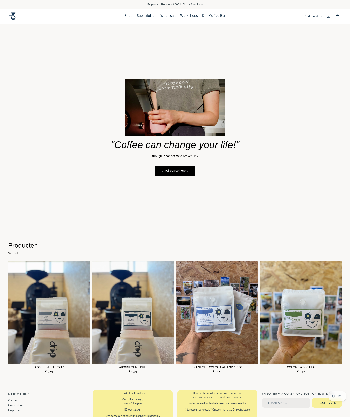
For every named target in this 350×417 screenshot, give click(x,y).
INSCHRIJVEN (327, 402)
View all (13, 253)
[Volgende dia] (337, 4)
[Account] (328, 16)
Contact (13, 400)
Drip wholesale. (241, 409)
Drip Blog (14, 410)
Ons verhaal (16, 405)
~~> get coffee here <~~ (175, 170)
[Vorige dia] (9, 4)
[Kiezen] (84, 358)
